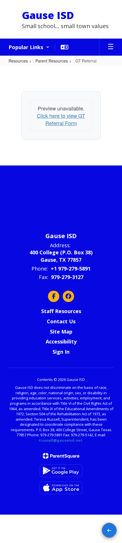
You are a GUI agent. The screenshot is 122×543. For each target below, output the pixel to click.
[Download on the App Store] (61, 487)
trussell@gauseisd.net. (61, 440)
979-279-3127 (67, 277)
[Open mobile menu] (110, 47)
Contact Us (61, 321)
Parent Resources (51, 61)
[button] (29, 47)
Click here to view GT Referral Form (61, 119)
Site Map (61, 331)
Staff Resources (61, 311)
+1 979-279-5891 (71, 268)
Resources (18, 61)
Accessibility (61, 341)
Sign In (61, 351)
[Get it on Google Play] (61, 470)
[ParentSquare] (61, 456)
